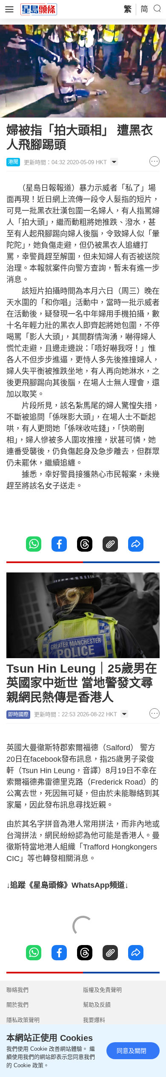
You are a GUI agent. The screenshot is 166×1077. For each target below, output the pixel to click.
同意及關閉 (131, 1050)
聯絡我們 (17, 990)
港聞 (13, 162)
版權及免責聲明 (102, 990)
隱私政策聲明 (23, 1020)
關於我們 (17, 1004)
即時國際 (18, 714)
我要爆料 (94, 1020)
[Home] (39, 9)
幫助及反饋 (97, 1004)
